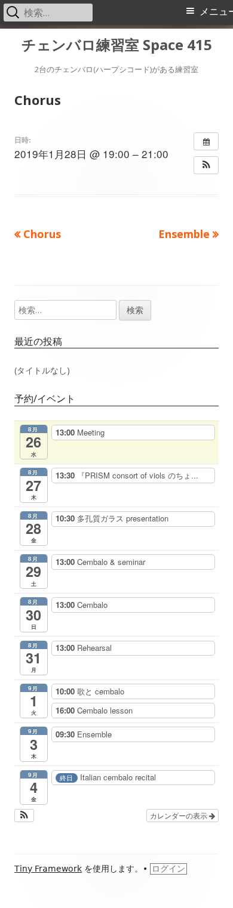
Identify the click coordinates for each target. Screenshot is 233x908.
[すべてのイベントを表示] (206, 141)
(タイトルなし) (42, 370)
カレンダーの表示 (179, 815)
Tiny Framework (48, 868)
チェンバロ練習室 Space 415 (117, 45)
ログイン (168, 868)
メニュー (216, 11)
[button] (206, 165)
